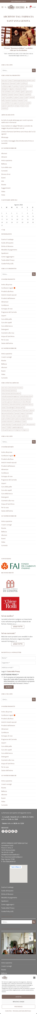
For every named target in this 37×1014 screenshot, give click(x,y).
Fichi (24, 89)
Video (3, 192)
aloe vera (4, 80)
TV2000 (9, 427)
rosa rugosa (14, 103)
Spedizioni (4, 253)
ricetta (24, 421)
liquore (22, 94)
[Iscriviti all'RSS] (15, 831)
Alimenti (4, 157)
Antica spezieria (6, 160)
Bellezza (4, 164)
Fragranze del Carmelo (9, 312)
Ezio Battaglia (10, 407)
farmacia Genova (6, 410)
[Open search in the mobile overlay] (5, 7)
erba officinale (26, 402)
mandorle (28, 94)
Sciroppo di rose (6, 309)
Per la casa (5, 340)
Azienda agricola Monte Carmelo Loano (24, 80)
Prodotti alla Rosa (7, 291)
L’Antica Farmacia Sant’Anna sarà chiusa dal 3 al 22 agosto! (18, 133)
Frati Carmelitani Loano (8, 91)
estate (3, 407)
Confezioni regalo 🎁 (8, 288)
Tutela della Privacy (7, 260)
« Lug (3, 230)
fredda (18, 91)
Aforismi (4, 153)
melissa (16, 97)
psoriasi (21, 100)
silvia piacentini (30, 424)
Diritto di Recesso (7, 246)
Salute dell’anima (7, 343)
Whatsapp (4, 137)
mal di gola (29, 413)
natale (19, 416)
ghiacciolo (29, 91)
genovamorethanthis (7, 413)
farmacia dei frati (20, 407)
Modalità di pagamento (9, 250)
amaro (10, 80)
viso (27, 106)
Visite (3, 195)
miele (26, 97)
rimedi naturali (17, 424)
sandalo (28, 103)
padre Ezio (25, 416)
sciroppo (17, 106)
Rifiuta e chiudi (18, 1002)
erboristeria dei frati (15, 404)
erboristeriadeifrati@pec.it (13, 857)
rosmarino (22, 103)
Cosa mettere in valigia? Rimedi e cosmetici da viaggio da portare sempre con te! (16, 127)
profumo (14, 100)
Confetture (5, 305)
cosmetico (15, 86)
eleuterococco (17, 402)
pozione (8, 100)
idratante (4, 94)
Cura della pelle (6, 319)
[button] (34, 978)
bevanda (12, 83)
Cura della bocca (7, 326)
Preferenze (18, 1006)
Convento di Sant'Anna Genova (22, 399)
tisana (22, 106)
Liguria (22, 413)
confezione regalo (6, 86)
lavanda (11, 94)
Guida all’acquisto (7, 243)
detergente (5, 89)
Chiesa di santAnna (7, 399)
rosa (25, 100)
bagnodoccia (5, 83)
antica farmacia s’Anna (26, 396)
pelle (3, 100)
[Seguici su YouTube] (9, 831)
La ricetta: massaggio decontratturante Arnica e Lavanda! (17, 142)
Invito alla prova (6, 285)
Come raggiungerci (7, 257)
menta (21, 97)
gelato (23, 91)
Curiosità (4, 171)
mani (3, 97)
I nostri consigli (6, 357)
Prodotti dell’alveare (8, 298)
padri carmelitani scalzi (8, 419)
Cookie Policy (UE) (7, 264)
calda (18, 83)
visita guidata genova (7, 430)
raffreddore (18, 421)
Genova (32, 410)
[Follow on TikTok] (12, 831)
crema (22, 86)
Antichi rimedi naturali (8, 295)
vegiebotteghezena (17, 427)
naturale (32, 97)
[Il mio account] (27, 7)
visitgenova (25, 430)
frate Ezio (25, 410)
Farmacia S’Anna (17, 410)
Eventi (3, 178)
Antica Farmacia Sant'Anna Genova (11, 393)
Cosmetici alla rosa (7, 333)
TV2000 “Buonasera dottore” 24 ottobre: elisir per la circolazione (18, 49)
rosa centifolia (5, 103)
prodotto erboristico (7, 421)
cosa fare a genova (7, 402)
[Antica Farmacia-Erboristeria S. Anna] (16, 7)
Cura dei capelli (6, 322)
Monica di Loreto (11, 416)
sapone (4, 106)
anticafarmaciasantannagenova (10, 396)
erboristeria (5, 404)
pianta (17, 419)
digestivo (12, 89)
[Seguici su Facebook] (3, 831)
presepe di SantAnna (26, 419)
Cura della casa (6, 167)
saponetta (10, 106)
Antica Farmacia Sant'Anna (9, 390)
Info (2, 181)
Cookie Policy (8, 1010)
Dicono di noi (5, 174)
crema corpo (28, 86)
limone (16, 94)
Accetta (18, 997)
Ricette (3, 185)
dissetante (19, 89)
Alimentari (4, 302)
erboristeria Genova (27, 404)
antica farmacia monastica (15, 387)
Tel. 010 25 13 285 (7, 852)
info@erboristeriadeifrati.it (10, 855)
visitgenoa (17, 430)
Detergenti (5, 329)
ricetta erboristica (6, 424)
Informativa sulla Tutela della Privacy (22, 1010)
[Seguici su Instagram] (6, 831)
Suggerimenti (5, 188)
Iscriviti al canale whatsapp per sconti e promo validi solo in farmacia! (17, 121)
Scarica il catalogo (7, 239)
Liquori (3, 316)
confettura (24, 83)
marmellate (9, 97)
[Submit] (34, 70)
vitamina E (4, 108)
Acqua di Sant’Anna (7, 336)
